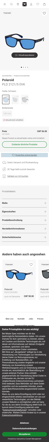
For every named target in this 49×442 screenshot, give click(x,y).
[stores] (18, 4)
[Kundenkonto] (31, 4)
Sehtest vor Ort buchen (17, 176)
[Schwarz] (5, 99)
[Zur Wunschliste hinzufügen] (44, 13)
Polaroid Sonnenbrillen (22, 76)
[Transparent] (15, 99)
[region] (24, 281)
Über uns (9, 319)
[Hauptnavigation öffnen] (4, 4)
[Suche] (11, 4)
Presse (40, 319)
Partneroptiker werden (25, 326)
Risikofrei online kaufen (26, 155)
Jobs (31, 319)
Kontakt (21, 319)
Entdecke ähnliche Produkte (24, 144)
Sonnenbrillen (7, 76)
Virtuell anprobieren (26, 55)
